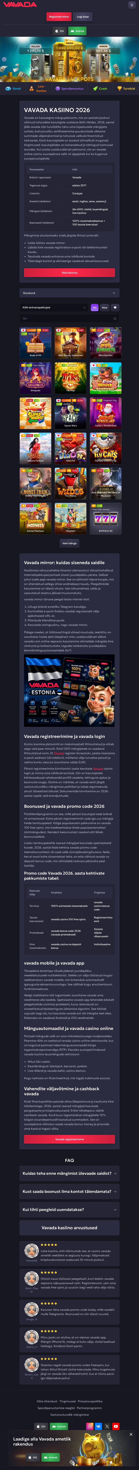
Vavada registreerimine (69, 1139)
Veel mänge (69, 543)
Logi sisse (83, 16)
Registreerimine (59, 16)
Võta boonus (69, 272)
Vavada (59, 753)
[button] (4, 59)
